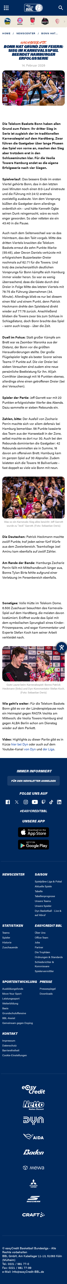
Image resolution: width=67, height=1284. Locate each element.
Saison (41, 874)
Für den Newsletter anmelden (33, 781)
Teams (6, 932)
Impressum (8, 1040)
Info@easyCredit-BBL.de (28, 1271)
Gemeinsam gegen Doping (17, 1023)
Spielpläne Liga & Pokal (48, 881)
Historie (6, 942)
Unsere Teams (43, 901)
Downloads (46, 993)
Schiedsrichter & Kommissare (44, 964)
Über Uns (40, 932)
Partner (39, 947)
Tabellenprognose (45, 896)
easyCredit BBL (48, 925)
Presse (46, 981)
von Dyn (30, 749)
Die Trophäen (42, 952)
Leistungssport (11, 998)
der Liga (48, 749)
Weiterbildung (10, 1003)
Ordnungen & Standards (49, 957)
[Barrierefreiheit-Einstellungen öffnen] (61, 647)
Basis (5, 1008)
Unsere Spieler (43, 906)
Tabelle (39, 891)
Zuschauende (10, 947)
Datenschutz (9, 1045)
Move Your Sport (11, 993)
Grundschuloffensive (14, 1013)
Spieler (6, 937)
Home (6, 33)
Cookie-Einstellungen (14, 1055)
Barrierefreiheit (10, 1050)
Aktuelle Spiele (43, 886)
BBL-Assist (8, 1018)
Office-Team (41, 937)
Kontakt (10, 1033)
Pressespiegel (48, 989)
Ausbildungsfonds (12, 989)
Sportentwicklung (19, 981)
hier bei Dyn (19, 744)
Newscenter (25, 33)
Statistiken (12, 925)
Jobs (37, 942)
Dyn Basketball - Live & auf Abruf (48, 913)
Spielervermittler (44, 971)
